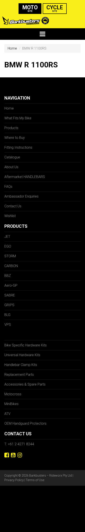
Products (11, 128)
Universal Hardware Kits (22, 355)
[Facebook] (6, 455)
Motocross (12, 394)
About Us (11, 167)
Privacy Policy (14, 480)
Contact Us (12, 206)
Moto (30, 8)
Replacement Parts (19, 374)
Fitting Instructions (18, 147)
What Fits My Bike (17, 118)
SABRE (9, 295)
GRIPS (9, 305)
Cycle (54, 8)
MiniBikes (11, 404)
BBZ (7, 276)
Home (12, 48)
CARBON (11, 266)
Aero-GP (10, 285)
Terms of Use (35, 480)
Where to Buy (14, 138)
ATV (7, 414)
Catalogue (12, 157)
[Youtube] (13, 455)
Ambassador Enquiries (21, 196)
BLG (7, 315)
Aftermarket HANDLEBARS (24, 177)
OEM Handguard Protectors (25, 423)
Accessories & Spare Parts (25, 384)
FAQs (8, 187)
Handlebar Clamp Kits (20, 365)
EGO (7, 246)
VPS (7, 325)
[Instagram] (19, 455)
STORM (10, 256)
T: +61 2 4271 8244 (19, 444)
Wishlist (10, 216)
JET (7, 236)
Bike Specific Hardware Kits (25, 345)
